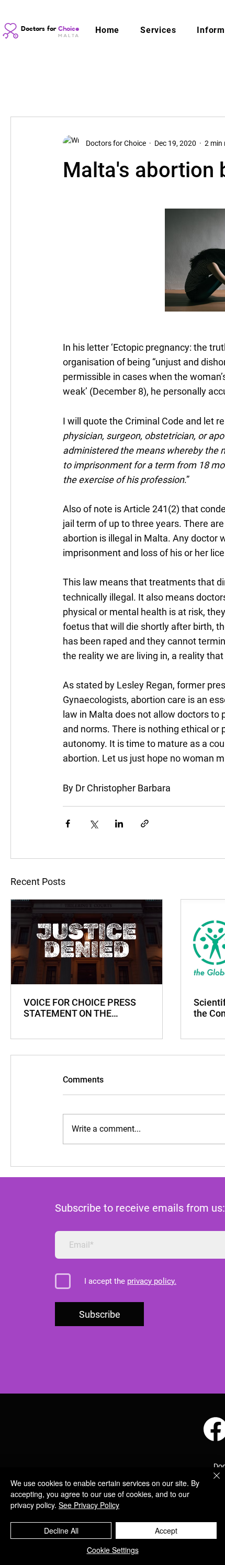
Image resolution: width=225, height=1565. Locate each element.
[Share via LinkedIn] (119, 823)
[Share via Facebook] (68, 823)
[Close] (210, 1481)
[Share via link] (145, 823)
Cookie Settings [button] (113, 1550)
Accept (166, 1530)
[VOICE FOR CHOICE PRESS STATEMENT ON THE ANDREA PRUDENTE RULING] (86, 942)
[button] (158, 30)
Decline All (61, 1530)
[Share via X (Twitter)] (93, 823)
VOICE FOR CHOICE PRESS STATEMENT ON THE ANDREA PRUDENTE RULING (84, 1008)
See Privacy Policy (89, 1505)
